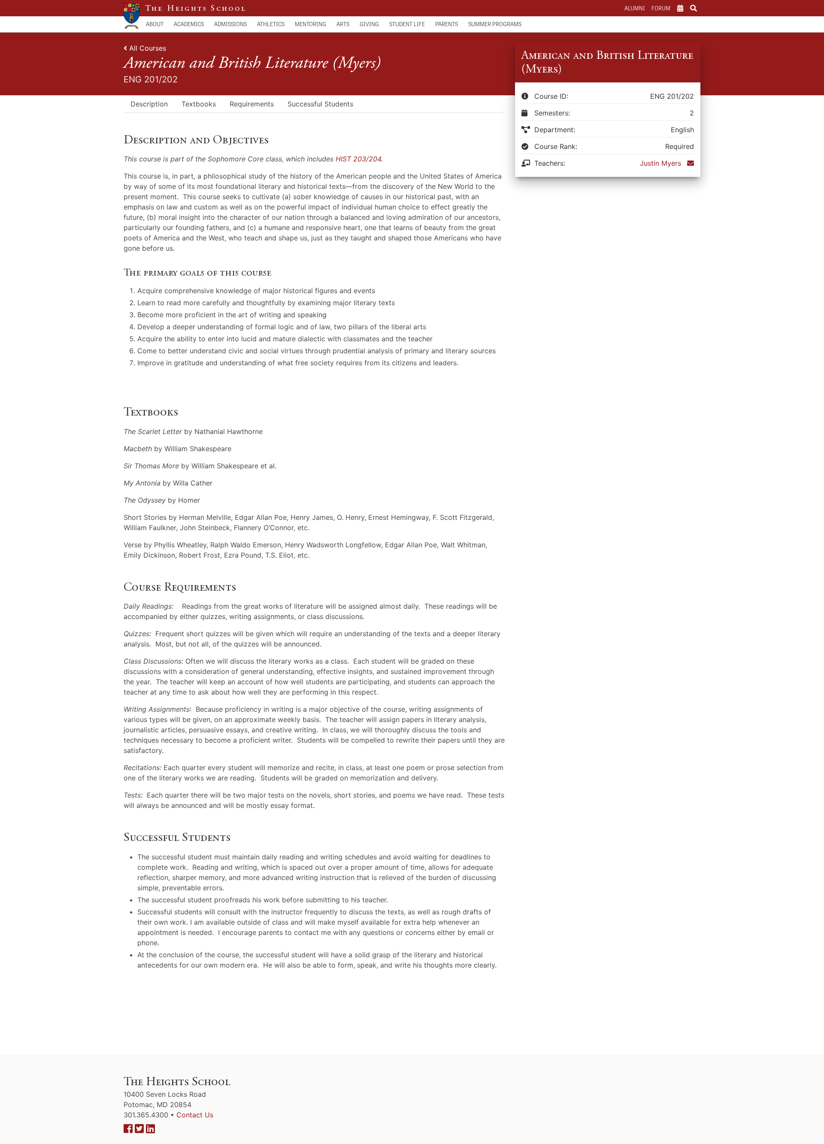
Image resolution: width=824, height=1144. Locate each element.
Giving (369, 24)
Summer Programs (494, 24)
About (155, 24)
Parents (446, 24)
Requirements (252, 104)
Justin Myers (660, 163)
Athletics (271, 24)
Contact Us (194, 1115)
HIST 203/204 (358, 159)
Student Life (407, 24)
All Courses (147, 48)
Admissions (230, 24)
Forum (660, 8)
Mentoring (310, 24)
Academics (189, 24)
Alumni (634, 8)
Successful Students (320, 104)
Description (149, 104)
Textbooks (199, 104)
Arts (342, 24)
